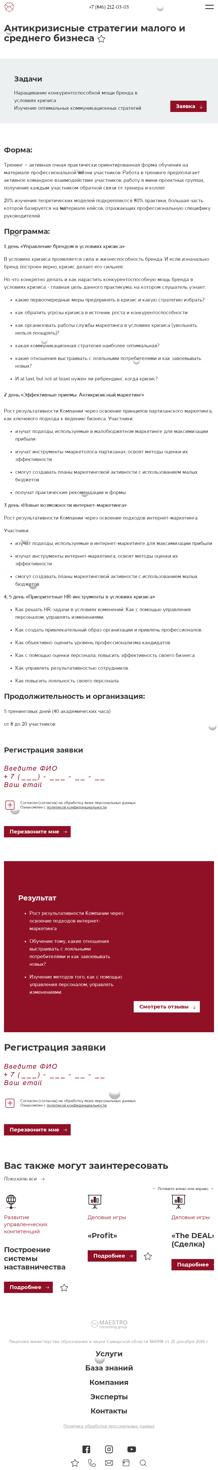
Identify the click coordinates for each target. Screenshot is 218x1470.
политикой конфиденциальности (77, 807)
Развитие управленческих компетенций (25, 1224)
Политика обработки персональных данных (109, 1426)
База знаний (109, 1368)
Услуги (109, 1354)
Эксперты (109, 1397)
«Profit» (102, 1235)
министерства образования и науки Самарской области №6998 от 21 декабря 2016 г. (119, 1341)
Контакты (109, 1411)
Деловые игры (107, 1217)
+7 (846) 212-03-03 (109, 7)
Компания (109, 1382)
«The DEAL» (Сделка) (193, 1239)
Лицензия (19, 1341)
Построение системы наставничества (35, 1258)
